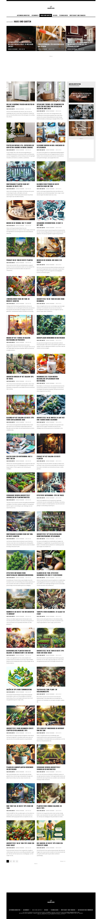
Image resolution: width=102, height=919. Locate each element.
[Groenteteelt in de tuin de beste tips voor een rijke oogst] (51, 638)
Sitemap (48, 912)
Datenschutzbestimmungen (25, 913)
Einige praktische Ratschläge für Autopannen (81, 128)
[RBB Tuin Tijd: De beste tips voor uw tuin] (20, 793)
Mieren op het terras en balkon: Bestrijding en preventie (18, 339)
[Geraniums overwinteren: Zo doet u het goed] (51, 210)
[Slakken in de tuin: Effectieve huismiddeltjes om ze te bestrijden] (51, 560)
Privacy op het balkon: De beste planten (48, 457)
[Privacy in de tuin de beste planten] (20, 247)
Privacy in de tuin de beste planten (19, 260)
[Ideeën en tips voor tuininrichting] (20, 677)
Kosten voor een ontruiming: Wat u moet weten (19, 457)
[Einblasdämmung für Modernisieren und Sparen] (51, 38)
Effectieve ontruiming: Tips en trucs (50, 495)
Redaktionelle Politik (72, 913)
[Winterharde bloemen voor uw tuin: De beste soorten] (20, 521)
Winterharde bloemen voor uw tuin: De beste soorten (19, 535)
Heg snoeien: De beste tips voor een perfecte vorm (50, 844)
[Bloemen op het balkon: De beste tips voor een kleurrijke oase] (20, 405)
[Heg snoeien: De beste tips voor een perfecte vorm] (51, 830)
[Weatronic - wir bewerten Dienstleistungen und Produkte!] (51, 7)
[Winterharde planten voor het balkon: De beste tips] (20, 171)
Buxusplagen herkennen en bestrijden (51, 338)
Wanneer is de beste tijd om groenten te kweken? (20, 613)
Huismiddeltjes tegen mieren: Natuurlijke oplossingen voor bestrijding (48, 378)
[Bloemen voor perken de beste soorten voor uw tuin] (51, 171)
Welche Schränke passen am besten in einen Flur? (20, 105)
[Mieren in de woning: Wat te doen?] (20, 210)
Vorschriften (45, 913)
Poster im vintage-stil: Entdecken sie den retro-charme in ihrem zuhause (20, 146)
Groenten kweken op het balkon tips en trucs (20, 377)
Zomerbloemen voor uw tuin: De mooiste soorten (18, 300)
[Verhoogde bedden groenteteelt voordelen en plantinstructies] (20, 482)
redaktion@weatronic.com (72, 912)
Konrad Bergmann (20, 109)
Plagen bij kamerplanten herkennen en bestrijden (19, 768)
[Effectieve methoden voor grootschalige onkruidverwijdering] (20, 560)
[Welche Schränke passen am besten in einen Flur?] (20, 91)
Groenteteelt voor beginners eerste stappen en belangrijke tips (19, 729)
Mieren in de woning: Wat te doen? (18, 223)
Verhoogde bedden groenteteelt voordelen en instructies (48, 768)
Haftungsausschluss (55, 913)
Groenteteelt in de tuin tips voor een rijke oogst (20, 844)
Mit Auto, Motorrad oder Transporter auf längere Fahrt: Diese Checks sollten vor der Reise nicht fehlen (81, 111)
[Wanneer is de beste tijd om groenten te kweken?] (20, 599)
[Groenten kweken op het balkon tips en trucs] (20, 364)
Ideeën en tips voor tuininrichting (19, 689)
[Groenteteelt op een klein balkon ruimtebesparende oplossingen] (51, 521)
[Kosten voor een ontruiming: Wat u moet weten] (20, 443)
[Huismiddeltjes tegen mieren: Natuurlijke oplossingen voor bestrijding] (51, 364)
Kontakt (81, 913)
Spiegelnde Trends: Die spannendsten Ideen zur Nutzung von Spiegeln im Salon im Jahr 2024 (50, 106)
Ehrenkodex (63, 913)
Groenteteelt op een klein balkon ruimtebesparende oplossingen (49, 535)
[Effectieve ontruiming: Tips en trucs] (51, 482)
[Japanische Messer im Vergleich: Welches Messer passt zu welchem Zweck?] (21, 38)
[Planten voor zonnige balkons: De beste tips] (51, 793)
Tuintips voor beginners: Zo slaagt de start (51, 613)
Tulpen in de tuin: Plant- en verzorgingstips (47, 690)
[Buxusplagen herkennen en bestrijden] (51, 325)
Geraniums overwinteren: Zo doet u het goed (50, 224)
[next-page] (17, 861)
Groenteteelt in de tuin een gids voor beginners (50, 300)
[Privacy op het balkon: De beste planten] (51, 443)
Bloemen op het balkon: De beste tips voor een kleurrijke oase (20, 418)
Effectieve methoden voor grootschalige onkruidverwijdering (19, 574)
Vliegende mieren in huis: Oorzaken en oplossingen (50, 146)
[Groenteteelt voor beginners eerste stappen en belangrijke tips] (20, 715)
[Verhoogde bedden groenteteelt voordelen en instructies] (51, 754)
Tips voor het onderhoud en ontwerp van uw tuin (50, 729)
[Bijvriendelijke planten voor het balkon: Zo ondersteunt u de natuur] (20, 638)
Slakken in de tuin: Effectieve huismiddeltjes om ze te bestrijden (49, 574)
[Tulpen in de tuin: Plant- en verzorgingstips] (51, 677)
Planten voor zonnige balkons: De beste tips (49, 807)
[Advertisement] (51, 67)
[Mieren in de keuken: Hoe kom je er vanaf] (51, 247)
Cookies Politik (37, 913)
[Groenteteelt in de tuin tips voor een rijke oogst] (20, 830)
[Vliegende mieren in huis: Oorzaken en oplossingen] (51, 132)
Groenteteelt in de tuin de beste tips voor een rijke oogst (50, 652)
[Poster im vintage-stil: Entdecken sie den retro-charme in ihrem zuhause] (20, 132)
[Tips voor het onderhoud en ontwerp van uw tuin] (51, 715)
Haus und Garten (41, 111)
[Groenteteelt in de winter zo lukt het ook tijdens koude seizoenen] (51, 405)
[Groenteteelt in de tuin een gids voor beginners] (51, 286)
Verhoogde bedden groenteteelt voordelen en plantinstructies (18, 496)
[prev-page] (88, 90)
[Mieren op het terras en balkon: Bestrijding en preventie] (20, 325)
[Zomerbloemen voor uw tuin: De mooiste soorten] (20, 286)
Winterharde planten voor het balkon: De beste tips (17, 185)
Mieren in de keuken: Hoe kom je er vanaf (49, 261)
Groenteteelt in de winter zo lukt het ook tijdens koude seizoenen (51, 418)
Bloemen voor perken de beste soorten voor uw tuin (48, 185)
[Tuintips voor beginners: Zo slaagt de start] (51, 599)
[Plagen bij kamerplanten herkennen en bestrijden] (20, 754)
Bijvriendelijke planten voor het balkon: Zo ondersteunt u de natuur (19, 652)
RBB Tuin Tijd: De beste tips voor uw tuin (19, 807)
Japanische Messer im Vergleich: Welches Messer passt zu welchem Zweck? (81, 95)
